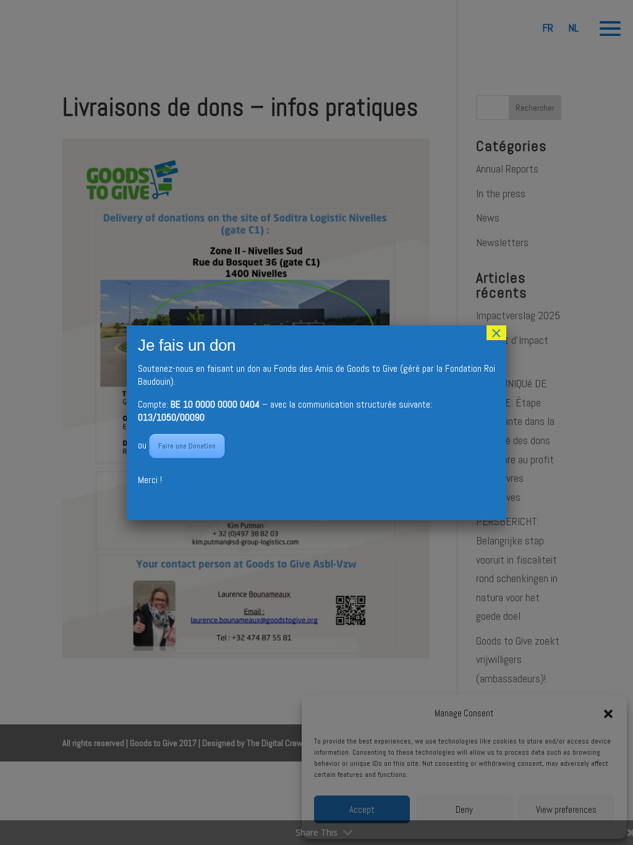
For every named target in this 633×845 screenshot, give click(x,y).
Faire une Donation (187, 446)
